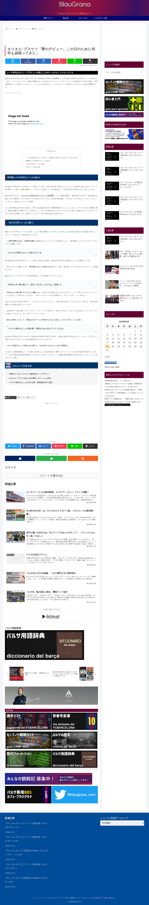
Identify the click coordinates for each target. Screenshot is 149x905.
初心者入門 (97, 898)
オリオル (23, 397)
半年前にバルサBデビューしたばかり (38, 161)
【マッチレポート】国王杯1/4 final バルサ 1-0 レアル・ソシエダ (26, 852)
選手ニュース (11, 397)
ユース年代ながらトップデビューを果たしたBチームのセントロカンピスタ (52, 158)
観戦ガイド (74, 898)
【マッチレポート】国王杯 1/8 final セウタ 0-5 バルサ (26, 880)
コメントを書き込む (51, 475)
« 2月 (107, 356)
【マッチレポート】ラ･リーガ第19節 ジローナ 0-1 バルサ (26, 839)
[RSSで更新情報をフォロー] (83, 458)
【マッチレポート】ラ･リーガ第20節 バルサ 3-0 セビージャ (26, 825)
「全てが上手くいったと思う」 (35, 164)
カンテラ (32, 397)
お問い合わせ (109, 898)
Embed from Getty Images (13, 93)
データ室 (64, 898)
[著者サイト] (20, 458)
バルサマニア (86, 898)
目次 (49, 151)
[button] (141, 72)
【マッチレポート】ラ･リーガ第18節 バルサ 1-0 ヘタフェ (26, 866)
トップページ (40, 898)
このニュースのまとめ (32, 167)
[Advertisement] (51, 37)
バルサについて (53, 898)
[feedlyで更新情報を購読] (51, 458)
